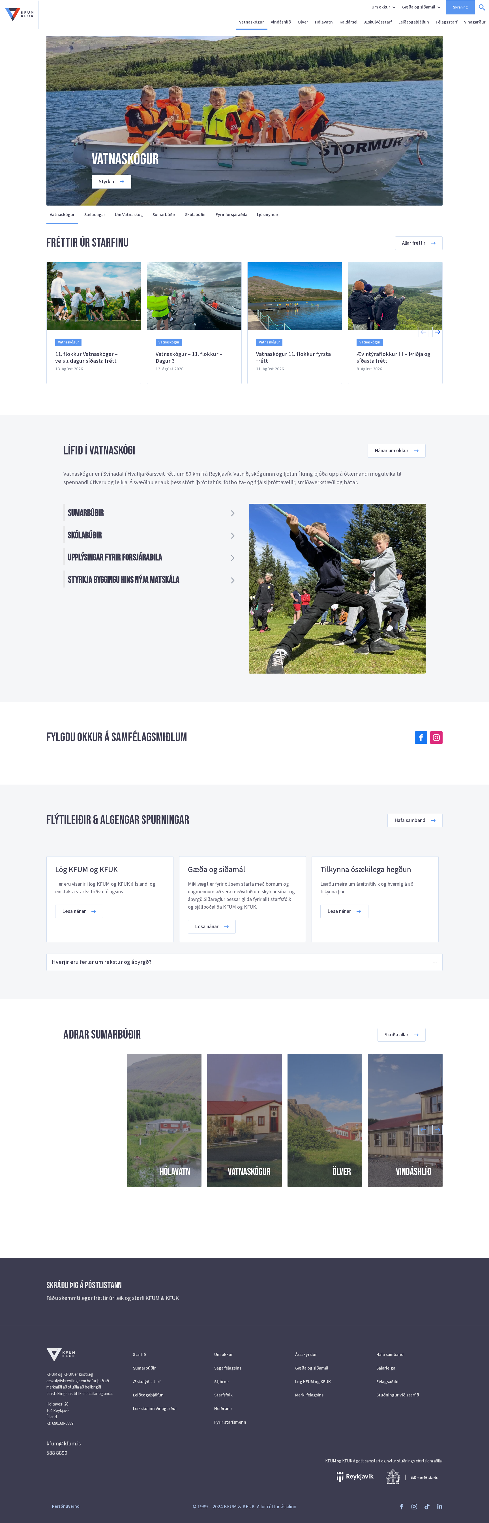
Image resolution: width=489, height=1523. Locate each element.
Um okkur (381, 7)
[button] (437, 332)
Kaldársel (348, 22)
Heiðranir (223, 1408)
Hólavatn (324, 22)
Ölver (303, 22)
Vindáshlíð (281, 22)
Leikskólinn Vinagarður (155, 1408)
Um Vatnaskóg (129, 215)
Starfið (139, 1354)
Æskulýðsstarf (378, 22)
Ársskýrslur (306, 1354)
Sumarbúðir (164, 215)
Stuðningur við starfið (397, 1395)
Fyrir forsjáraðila (231, 215)
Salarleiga (385, 1368)
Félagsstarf (446, 22)
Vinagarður (475, 22)
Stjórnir (221, 1382)
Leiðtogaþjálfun (413, 22)
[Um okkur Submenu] (394, 7)
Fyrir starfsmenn (230, 1422)
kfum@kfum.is (63, 1444)
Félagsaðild (387, 1382)
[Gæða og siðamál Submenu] (439, 7)
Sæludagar (94, 215)
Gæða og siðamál (418, 7)
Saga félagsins (227, 1368)
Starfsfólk (223, 1395)
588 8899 (56, 1453)
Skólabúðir (195, 215)
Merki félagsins (309, 1395)
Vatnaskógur (251, 22)
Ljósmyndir (267, 215)
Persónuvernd (66, 1506)
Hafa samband (390, 1354)
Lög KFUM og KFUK (313, 1382)
